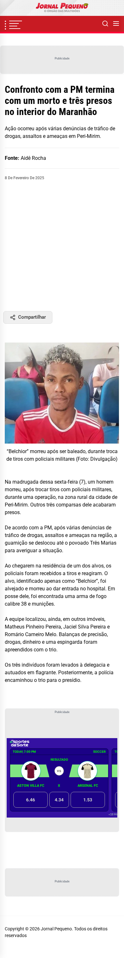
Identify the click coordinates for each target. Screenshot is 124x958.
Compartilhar (32, 317)
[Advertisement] (62, 246)
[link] (62, 8)
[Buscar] (105, 23)
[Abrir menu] (116, 23)
